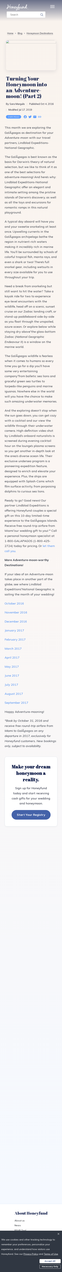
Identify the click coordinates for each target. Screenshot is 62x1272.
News (18, 1225)
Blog (20, 33)
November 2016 (16, 612)
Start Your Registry (31, 815)
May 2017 (12, 666)
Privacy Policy (30, 1253)
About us (20, 1220)
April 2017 (12, 657)
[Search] (41, 14)
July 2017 (11, 685)
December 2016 (16, 621)
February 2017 (15, 639)
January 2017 (14, 630)
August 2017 (14, 694)
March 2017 (13, 648)
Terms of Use (51, 1253)
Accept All (50, 1261)
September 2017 (16, 703)
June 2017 (12, 675)
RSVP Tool (20, 1230)
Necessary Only (50, 1266)
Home (10, 33)
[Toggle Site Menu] (52, 7)
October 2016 (14, 603)
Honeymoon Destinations (40, 33)
